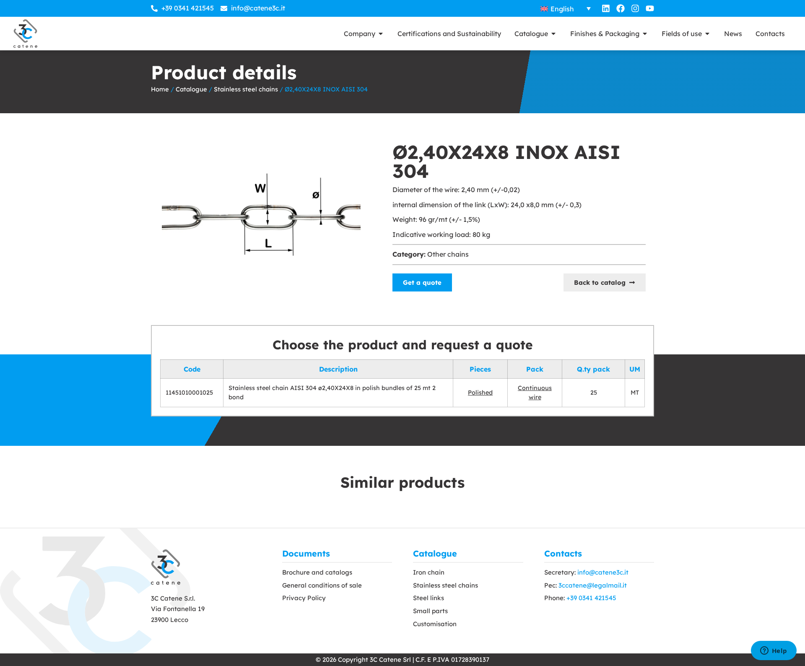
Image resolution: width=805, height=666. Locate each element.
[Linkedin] (606, 8)
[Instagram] (635, 8)
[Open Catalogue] (553, 34)
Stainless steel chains (246, 89)
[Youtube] (650, 8)
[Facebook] (620, 8)
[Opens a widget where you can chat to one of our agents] (773, 651)
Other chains (448, 254)
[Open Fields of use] (707, 34)
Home (160, 89)
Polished (480, 392)
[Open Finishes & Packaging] (644, 34)
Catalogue (191, 89)
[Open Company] (380, 34)
